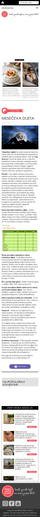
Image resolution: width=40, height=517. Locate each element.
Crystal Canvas (12, 515)
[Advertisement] (20, 38)
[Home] (19, 491)
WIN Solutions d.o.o (30, 515)
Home (2, 2)
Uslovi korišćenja (31, 513)
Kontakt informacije (17, 513)
